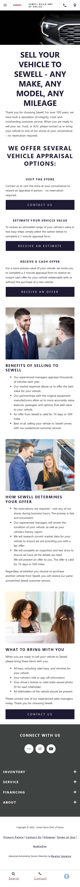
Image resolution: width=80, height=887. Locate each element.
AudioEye (40, 846)
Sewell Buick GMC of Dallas (50, 827)
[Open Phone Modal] (64, 5)
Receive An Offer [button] (40, 292)
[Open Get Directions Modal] (75, 5)
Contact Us (33, 837)
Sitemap (49, 837)
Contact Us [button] (40, 205)
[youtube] (51, 748)
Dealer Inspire (61, 856)
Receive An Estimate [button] (40, 246)
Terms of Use (66, 837)
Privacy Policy (13, 837)
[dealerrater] (40, 748)
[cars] (28, 748)
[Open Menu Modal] (5, 5)
